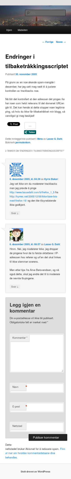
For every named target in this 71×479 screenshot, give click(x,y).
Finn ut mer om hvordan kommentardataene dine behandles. (35, 453)
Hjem (9, 30)
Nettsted (17, 426)
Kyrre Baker (51, 179)
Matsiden (23, 30)
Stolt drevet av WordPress (35, 471)
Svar (15, 213)
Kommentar (19, 337)
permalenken (22, 142)
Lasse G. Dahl (54, 139)
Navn (19, 387)
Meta (40, 139)
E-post (19, 406)
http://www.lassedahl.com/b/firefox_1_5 (32, 192)
